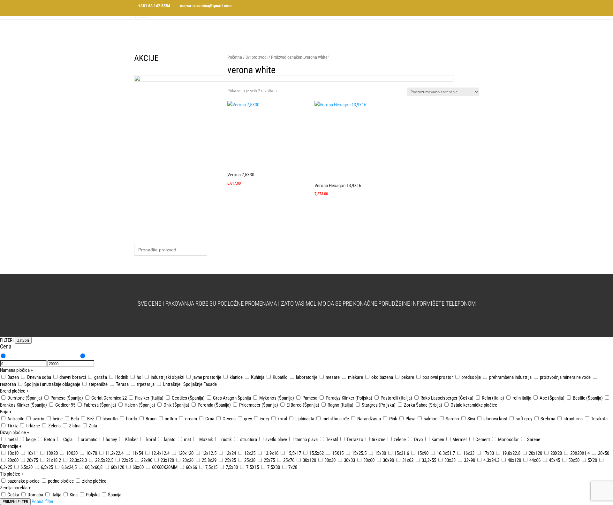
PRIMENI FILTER (15, 501)
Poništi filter (43, 501)
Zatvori (23, 340)
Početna (234, 57)
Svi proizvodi (257, 57)
